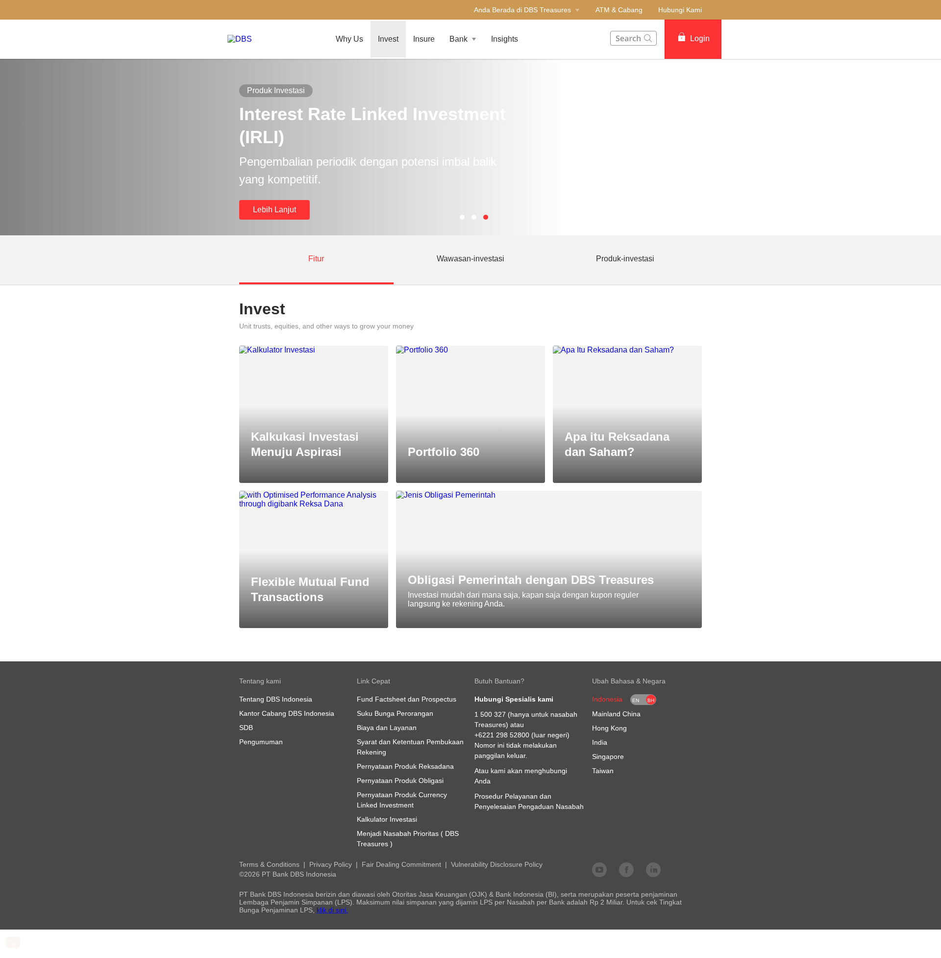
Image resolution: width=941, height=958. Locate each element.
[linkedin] (653, 869)
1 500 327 (490, 714)
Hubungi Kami (680, 10)
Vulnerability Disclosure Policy (497, 864)
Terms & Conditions (269, 864)
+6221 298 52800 (501, 735)
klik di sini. (332, 910)
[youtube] (599, 869)
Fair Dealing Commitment (401, 864)
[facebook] (626, 869)
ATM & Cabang (619, 10)
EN (635, 700)
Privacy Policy (330, 864)
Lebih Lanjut (274, 209)
